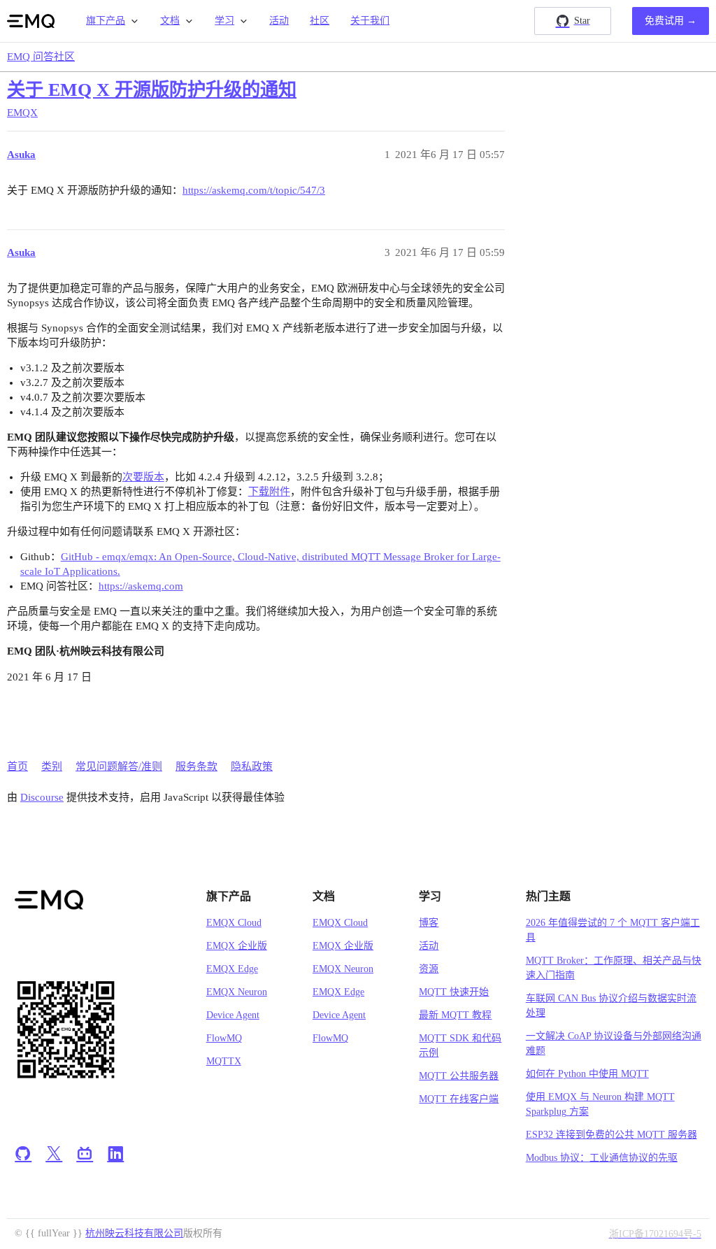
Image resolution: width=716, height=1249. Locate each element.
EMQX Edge (232, 969)
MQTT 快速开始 (454, 992)
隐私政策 (252, 766)
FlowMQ (224, 1038)
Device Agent (232, 1015)
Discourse (42, 797)
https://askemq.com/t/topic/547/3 (253, 190)
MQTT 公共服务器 (459, 1076)
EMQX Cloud (234, 923)
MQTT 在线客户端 (459, 1099)
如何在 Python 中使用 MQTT (587, 1074)
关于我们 (369, 20)
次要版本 (143, 477)
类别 (51, 766)
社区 (319, 20)
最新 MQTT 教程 (455, 1015)
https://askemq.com (141, 586)
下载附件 (269, 491)
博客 (428, 923)
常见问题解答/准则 (119, 766)
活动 (279, 20)
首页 (17, 766)
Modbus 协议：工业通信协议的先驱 (602, 1157)
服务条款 (196, 766)
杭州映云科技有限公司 (134, 1233)
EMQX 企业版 (236, 946)
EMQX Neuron (236, 992)
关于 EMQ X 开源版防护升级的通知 (151, 90)
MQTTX (223, 1061)
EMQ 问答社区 (41, 56)
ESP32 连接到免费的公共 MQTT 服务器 (611, 1134)
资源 (428, 969)
